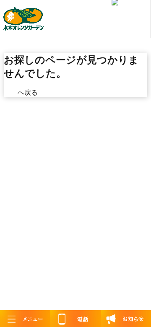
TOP (11, 92)
